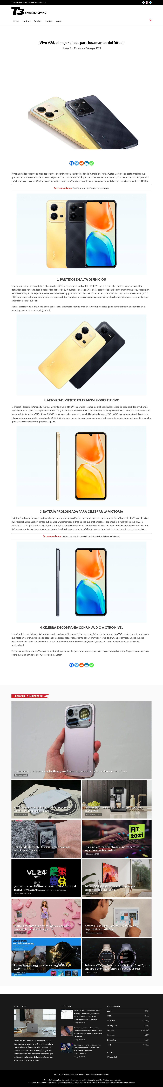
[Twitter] (76, 163)
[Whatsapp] (91, 163)
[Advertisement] (81, 71)
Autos (59, 21)
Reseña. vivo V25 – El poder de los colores (90, 188)
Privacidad (112, 1057)
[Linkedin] (86, 163)
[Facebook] (71, 163)
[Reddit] (81, 163)
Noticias (26, 21)
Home (16, 21)
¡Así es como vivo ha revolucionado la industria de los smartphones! (91, 536)
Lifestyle (48, 21)
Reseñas (37, 21)
